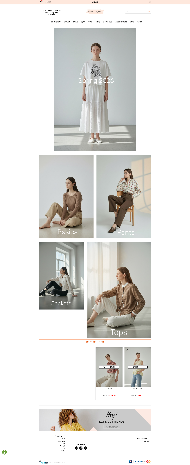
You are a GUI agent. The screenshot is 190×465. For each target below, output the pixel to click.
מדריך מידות (62, 445)
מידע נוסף (63, 450)
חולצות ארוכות (56, 22)
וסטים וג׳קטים (108, 22)
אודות (64, 443)
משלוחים (63, 440)
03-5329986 (143, 442)
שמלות (90, 22)
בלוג (64, 448)
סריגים (97, 22)
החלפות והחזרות (61, 442)
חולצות (139, 22)
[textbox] (52, 11)
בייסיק (132, 22)
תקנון (64, 447)
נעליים (75, 22)
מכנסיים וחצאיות (121, 22)
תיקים (83, 22)
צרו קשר (63, 438)
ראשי (150, 2)
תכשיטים (67, 22)
